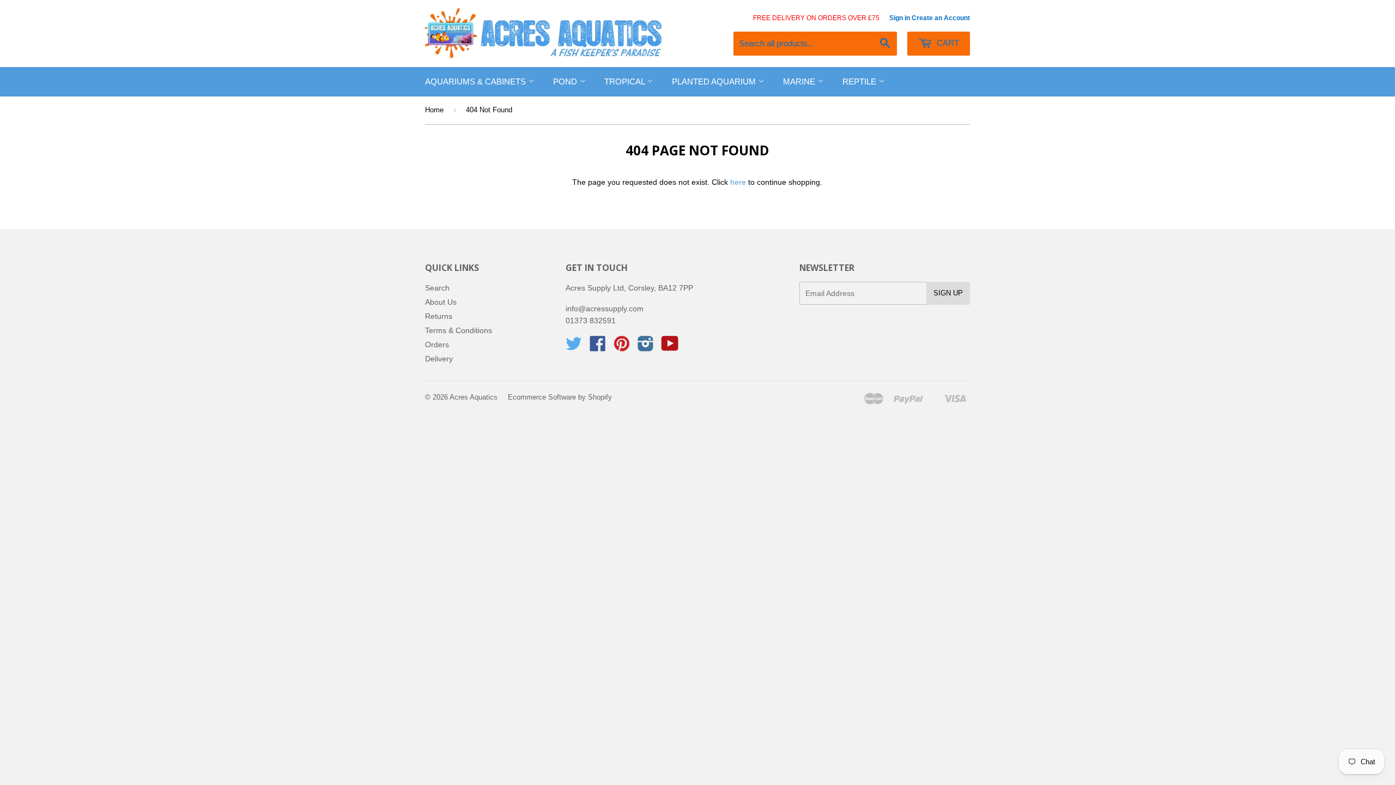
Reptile (860, 81)
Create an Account (941, 18)
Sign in (899, 18)
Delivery (439, 358)
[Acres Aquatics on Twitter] (574, 347)
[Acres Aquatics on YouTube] (670, 347)
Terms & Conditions (458, 330)
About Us (441, 302)
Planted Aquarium (715, 81)
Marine (800, 81)
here (738, 182)
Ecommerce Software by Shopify (560, 397)
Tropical (625, 81)
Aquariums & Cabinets (476, 81)
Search (437, 287)
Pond (566, 81)
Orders (437, 344)
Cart (947, 42)
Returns (438, 316)
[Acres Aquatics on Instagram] (646, 347)
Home (434, 110)
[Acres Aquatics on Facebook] (598, 347)
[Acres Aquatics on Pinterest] (622, 347)
